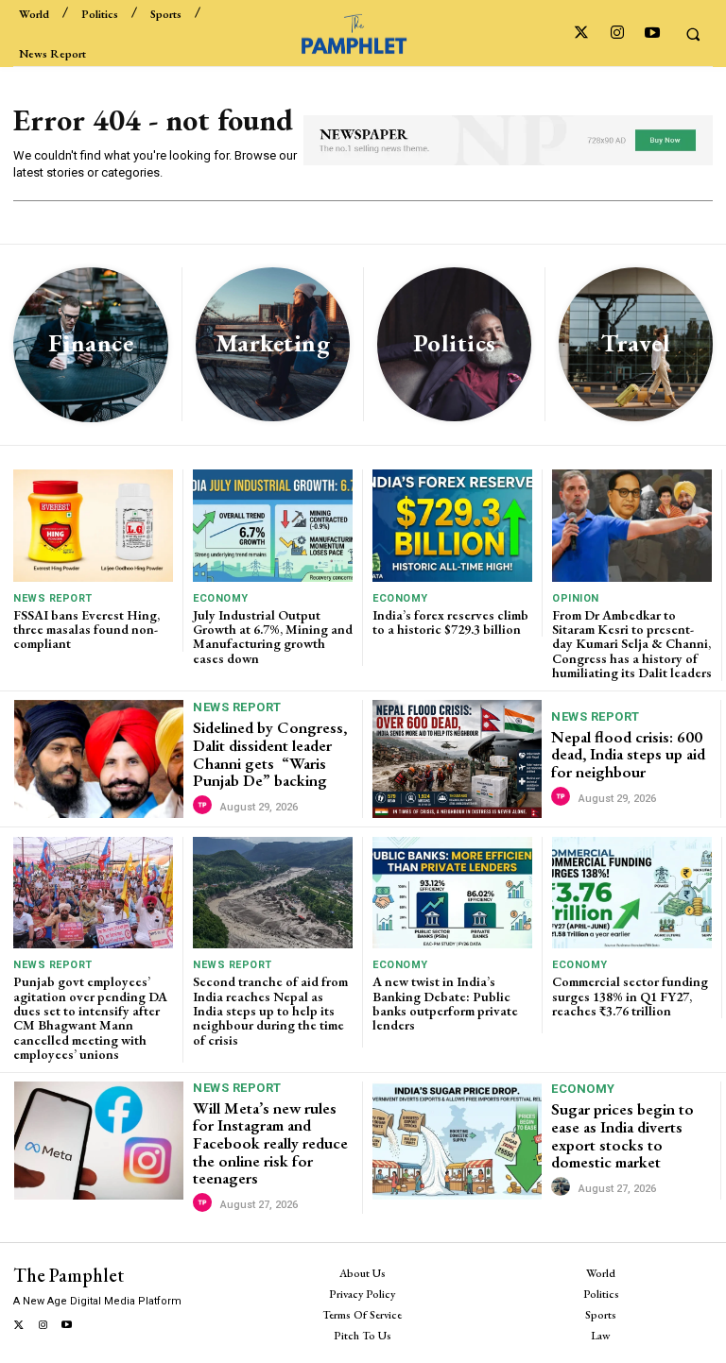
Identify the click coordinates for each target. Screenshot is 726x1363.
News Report (53, 598)
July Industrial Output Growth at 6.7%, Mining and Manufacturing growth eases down (273, 636)
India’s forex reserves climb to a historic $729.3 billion (450, 622)
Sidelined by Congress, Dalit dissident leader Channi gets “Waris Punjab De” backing (270, 754)
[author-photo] (205, 805)
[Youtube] (652, 33)
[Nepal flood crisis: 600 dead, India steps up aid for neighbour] (457, 759)
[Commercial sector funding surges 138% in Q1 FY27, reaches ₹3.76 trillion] (632, 892)
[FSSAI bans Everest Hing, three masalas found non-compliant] (93, 525)
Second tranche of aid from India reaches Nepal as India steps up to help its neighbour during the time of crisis (270, 1010)
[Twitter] (582, 33)
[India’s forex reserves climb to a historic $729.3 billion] (452, 525)
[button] (693, 34)
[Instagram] (617, 33)
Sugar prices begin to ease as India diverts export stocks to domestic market (622, 1135)
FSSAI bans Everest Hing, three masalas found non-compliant (86, 629)
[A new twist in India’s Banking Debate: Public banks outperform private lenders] (452, 892)
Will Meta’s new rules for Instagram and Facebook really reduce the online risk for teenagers (270, 1143)
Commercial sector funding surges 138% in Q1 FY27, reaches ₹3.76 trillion (630, 996)
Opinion (575, 598)
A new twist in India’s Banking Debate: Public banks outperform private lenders (445, 1003)
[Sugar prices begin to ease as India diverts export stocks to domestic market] (457, 1141)
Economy (221, 598)
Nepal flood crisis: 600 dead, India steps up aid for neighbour (628, 754)
